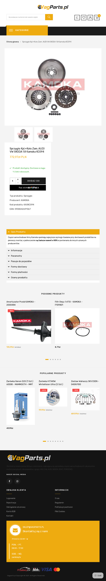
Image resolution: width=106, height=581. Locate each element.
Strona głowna (12, 42)
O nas (57, 498)
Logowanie (10, 498)
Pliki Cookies (60, 511)
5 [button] (57, 359)
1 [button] (46, 359)
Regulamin (59, 503)
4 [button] (55, 359)
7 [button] (60, 441)
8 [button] (62, 441)
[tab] (53, 232)
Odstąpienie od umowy (15, 507)
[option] (53, 87)
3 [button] (52, 359)
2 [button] (50, 359)
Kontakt (9, 516)
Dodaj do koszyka (34, 182)
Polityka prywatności (64, 507)
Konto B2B (10, 511)
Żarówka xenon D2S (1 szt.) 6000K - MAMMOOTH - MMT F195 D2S (19, 384)
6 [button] (60, 359)
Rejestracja (11, 503)
